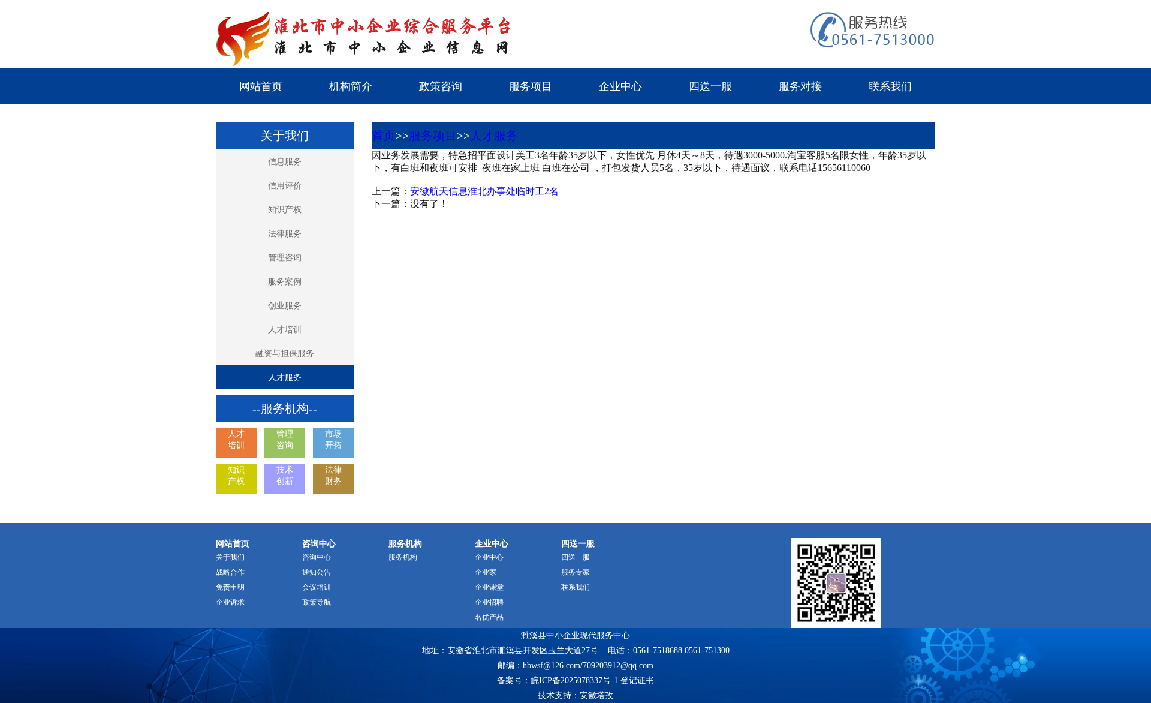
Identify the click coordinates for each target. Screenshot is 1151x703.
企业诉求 (230, 602)
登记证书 (637, 680)
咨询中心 (316, 557)
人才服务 (285, 377)
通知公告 (316, 572)
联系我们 (890, 86)
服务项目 (530, 86)
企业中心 (620, 86)
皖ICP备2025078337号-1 (574, 680)
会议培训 (316, 587)
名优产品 (489, 617)
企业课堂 (489, 587)
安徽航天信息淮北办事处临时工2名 (484, 191)
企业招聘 (489, 602)
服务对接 (800, 86)
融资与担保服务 (284, 353)
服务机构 (402, 557)
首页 (384, 135)
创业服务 (285, 305)
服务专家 (575, 572)
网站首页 (260, 86)
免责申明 (230, 587)
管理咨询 (285, 257)
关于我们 (230, 557)
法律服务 (285, 233)
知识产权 (285, 209)
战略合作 (230, 572)
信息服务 (285, 161)
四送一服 (710, 86)
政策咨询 (440, 86)
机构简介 (350, 86)
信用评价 (285, 185)
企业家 (485, 572)
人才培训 (285, 329)
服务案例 (285, 281)
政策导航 (316, 602)
